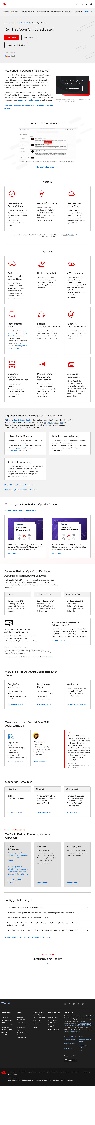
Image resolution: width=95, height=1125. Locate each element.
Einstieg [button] (77, 12)
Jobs (80, 1110)
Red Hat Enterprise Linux (6, 1081)
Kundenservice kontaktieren (52, 1081)
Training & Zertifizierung (21, 1078)
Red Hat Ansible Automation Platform (7, 1088)
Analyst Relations (69, 1108)
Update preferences (73, 89)
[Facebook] (74, 1064)
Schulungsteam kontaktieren (52, 1085)
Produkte (13, 23)
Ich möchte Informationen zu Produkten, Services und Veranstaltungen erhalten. (48, 1035)
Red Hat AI (4, 1077)
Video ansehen (39, 762)
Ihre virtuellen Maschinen (53, 422)
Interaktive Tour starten (46, 167)
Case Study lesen (14, 762)
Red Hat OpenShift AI (68, 235)
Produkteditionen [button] (26, 12)
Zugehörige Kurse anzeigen (14, 881)
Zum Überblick (42, 812)
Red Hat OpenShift (10, 12)
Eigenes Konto (21, 1082)
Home (6, 23)
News (80, 1096)
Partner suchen (43, 704)
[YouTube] (69, 1064)
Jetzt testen (12, 37)
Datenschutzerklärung (61, 1044)
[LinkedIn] (65, 1064)
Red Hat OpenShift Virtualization (19, 420)
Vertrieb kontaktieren (75, 704)
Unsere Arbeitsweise (70, 1099)
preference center (26, 1044)
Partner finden (21, 1090)
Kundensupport (21, 1084)
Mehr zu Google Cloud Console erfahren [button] (19, 490)
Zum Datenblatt (14, 812)
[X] (78, 1064)
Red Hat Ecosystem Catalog (22, 1093)
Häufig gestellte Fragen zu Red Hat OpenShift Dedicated (26, 937)
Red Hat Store (37, 1080)
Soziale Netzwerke (53, 1089)
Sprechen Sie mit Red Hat (16, 45)
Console (35, 1087)
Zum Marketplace (14, 704)
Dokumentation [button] (42, 12)
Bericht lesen (12, 553)
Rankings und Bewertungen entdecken (19, 510)
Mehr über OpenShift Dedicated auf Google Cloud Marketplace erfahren (28, 107)
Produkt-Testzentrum (39, 1077)
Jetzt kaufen (28, 37)
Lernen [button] (67, 12)
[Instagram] (83, 1064)
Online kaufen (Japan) (37, 1083)
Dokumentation (21, 1097)
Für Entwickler (21, 1087)
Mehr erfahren (57, 640)
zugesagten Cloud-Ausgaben (29, 100)
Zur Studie (71, 812)
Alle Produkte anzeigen (5, 1092)
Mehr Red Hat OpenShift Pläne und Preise (15, 647)
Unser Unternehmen (70, 1096)
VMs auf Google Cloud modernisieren (18, 485)
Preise (87, 12)
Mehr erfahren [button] (56, 12)
